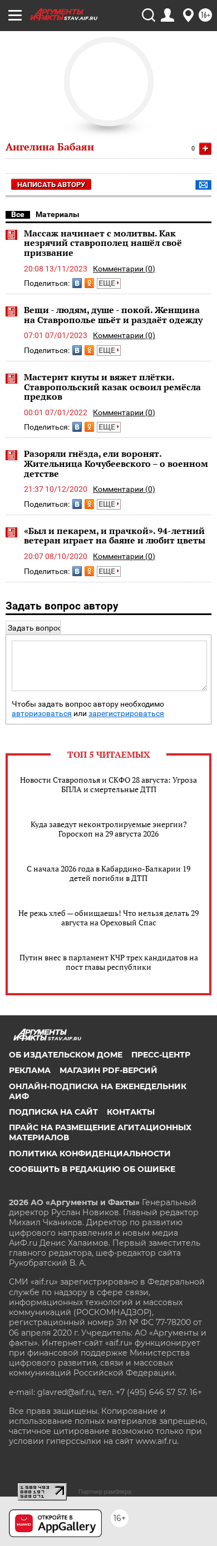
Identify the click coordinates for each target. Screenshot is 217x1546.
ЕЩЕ (107, 283)
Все (17, 214)
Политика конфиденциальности (90, 1154)
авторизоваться (42, 713)
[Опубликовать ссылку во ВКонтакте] (77, 283)
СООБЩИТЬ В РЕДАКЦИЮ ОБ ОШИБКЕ (92, 1169)
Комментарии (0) (124, 268)
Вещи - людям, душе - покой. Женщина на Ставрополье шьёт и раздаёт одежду (113, 315)
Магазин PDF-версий (108, 1070)
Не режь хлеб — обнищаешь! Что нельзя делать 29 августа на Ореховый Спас (108, 917)
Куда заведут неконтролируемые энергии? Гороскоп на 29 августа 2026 (109, 828)
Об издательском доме (65, 1055)
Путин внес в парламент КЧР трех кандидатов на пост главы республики (108, 962)
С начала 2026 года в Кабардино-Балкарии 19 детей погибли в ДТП (108, 873)
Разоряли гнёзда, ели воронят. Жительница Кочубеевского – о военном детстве (116, 463)
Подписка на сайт (53, 1112)
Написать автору (51, 184)
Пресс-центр (160, 1055)
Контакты (131, 1112)
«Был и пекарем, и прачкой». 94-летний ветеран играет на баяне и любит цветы (114, 536)
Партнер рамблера (104, 1491)
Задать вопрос (35, 627)
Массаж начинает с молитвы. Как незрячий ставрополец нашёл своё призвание (103, 243)
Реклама (30, 1070)
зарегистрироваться (126, 713)
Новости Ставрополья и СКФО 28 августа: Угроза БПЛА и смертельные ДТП (108, 784)
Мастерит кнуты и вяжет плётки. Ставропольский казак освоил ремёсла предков (112, 386)
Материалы (58, 214)
